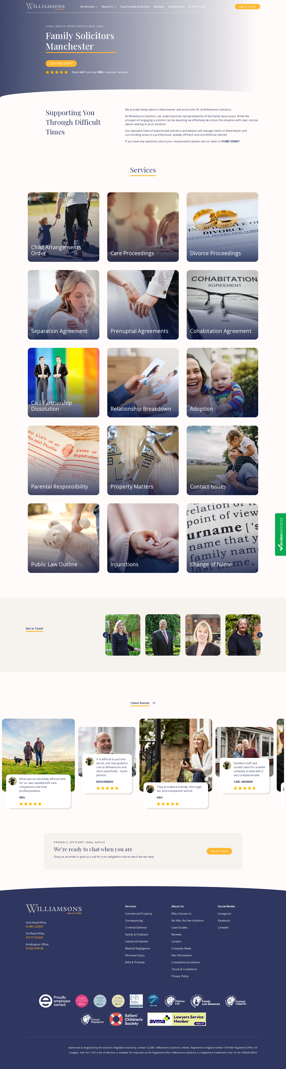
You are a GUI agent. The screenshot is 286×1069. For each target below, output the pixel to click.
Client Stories (140, 703)
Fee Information (181, 955)
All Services (87, 6)
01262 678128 (34, 948)
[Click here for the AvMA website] (176, 1022)
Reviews (159, 6)
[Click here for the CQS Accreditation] (82, 1003)
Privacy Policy (180, 976)
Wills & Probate (135, 962)
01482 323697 (34, 926)
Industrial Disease (136, 941)
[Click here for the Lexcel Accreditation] (100, 1003)
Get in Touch (34, 628)
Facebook (224, 920)
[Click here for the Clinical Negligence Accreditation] (92, 1022)
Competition (176, 6)
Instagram (224, 913)
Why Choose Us (181, 913)
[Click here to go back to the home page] (53, 912)
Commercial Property (138, 913)
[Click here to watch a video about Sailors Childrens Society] (126, 1022)
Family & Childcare (136, 934)
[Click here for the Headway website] (136, 1003)
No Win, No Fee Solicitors (187, 920)
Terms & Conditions (184, 969)
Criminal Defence (136, 927)
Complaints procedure (185, 962)
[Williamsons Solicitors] (45, 6)
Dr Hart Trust (197, 6)
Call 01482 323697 (61, 63)
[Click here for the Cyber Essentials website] (153, 1003)
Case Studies (179, 927)
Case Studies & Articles (135, 6)
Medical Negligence (137, 948)
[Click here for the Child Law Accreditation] (174, 1003)
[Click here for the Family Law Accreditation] (205, 1003)
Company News (181, 948)
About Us (107, 6)
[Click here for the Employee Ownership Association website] (55, 1003)
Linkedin (223, 927)
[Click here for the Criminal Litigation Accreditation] (235, 1003)
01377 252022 (34, 937)
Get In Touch (247, 6)
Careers (176, 941)
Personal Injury (135, 955)
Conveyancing (134, 920)
